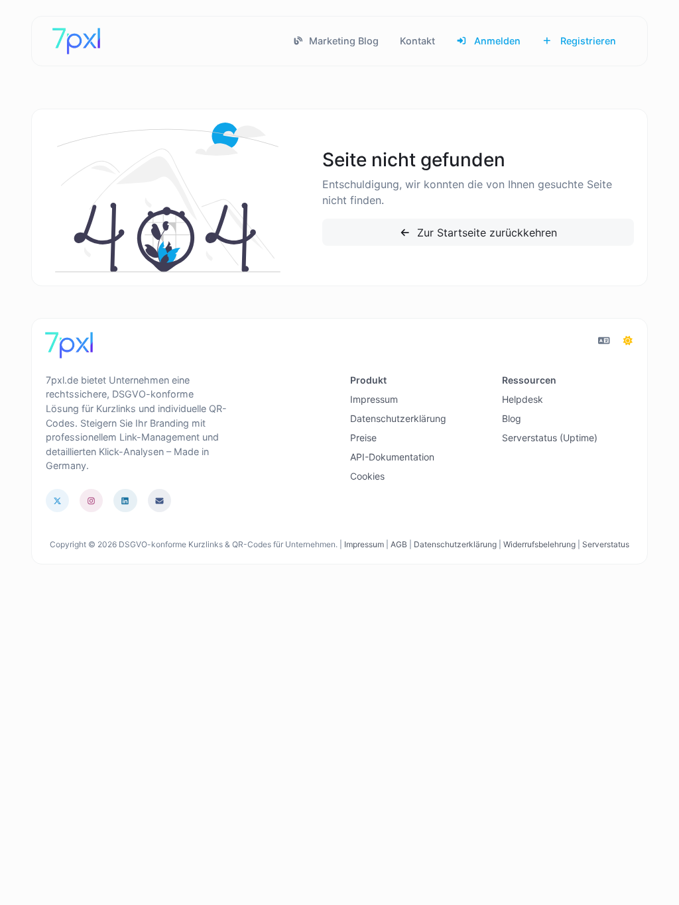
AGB (399, 544)
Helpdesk (522, 399)
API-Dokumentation (392, 456)
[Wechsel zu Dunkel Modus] (628, 340)
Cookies (367, 476)
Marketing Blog (342, 40)
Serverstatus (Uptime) (549, 437)
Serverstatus (605, 544)
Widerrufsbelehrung (539, 544)
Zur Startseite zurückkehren (485, 232)
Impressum (374, 399)
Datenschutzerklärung (398, 418)
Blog (511, 418)
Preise (363, 437)
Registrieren (587, 40)
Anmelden (496, 40)
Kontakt (417, 40)
